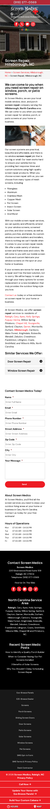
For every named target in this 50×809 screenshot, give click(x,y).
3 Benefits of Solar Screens (25, 664)
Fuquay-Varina (12, 319)
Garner (27, 326)
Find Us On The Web (25, 582)
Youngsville (33, 323)
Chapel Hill (21, 323)
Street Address (14, 429)
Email (9, 408)
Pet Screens (25, 749)
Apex (22, 316)
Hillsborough (14, 617)
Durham (39, 614)
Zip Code (11, 439)
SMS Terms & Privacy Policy (25, 761)
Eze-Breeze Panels (25, 692)
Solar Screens (25, 736)
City (8, 450)
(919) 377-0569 (25, 2)
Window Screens (25, 743)
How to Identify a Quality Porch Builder (25, 652)
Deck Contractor (25, 768)
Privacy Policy (25, 777)
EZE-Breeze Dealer (25, 699)
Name (9, 397)
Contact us (11, 295)
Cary (16, 316)
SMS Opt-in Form (25, 755)
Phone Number (14, 418)
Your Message (14, 460)
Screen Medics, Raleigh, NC (29, 774)
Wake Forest (14, 621)
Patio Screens (25, 730)
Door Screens (25, 724)
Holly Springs (33, 316)
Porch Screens (25, 711)
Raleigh (8, 316)
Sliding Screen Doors (25, 717)
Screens (25, 705)
